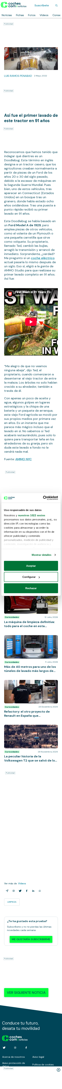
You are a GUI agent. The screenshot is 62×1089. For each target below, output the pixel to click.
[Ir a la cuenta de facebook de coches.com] (26, 1047)
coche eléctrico (43, 258)
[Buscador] (56, 5)
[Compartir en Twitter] (19, 891)
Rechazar (31, 588)
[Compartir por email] (6, 891)
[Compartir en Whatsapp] (39, 891)
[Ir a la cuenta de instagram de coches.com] (15, 1047)
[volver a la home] (15, 1037)
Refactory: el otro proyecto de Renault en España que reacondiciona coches (30, 683)
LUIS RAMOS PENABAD (18, 76)
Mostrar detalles (41, 554)
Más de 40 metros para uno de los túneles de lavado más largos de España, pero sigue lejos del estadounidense (31, 640)
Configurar (29, 576)
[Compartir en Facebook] (26, 891)
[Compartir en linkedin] (32, 891)
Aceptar (31, 565)
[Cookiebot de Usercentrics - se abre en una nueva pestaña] (43, 498)
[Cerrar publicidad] (58, 1069)
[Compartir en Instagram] (13, 891)
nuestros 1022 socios (31, 515)
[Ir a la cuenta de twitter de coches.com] (4, 1047)
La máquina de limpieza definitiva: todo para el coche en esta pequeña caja (28, 593)
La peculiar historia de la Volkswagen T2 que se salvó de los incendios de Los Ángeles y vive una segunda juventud (29, 730)
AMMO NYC (23, 459)
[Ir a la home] (14, 4)
